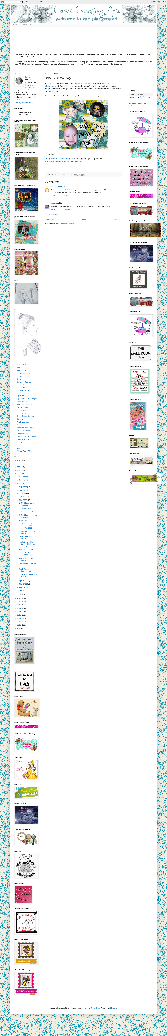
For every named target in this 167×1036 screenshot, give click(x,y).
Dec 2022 (23, 477)
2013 (19, 622)
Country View (22, 385)
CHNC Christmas (23, 373)
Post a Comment (54, 214)
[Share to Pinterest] (84, 175)
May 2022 (23, 500)
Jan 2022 (23, 591)
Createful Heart (22, 388)
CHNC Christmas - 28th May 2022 (28, 504)
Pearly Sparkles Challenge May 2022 (28, 570)
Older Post (117, 220)
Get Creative (21, 410)
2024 (19, 467)
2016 (19, 612)
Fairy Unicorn (22, 401)
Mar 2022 (23, 584)
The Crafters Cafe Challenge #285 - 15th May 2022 (26, 526)
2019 (19, 602)
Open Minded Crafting (25, 416)
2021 (19, 595)
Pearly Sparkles (23, 422)
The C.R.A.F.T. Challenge (26, 436)
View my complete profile (24, 103)
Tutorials (20, 445)
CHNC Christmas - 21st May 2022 (28, 516)
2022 (19, 474)
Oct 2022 (23, 483)
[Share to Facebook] (82, 175)
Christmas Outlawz (24, 382)
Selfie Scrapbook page (27, 549)
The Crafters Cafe (24, 439)
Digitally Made (22, 396)
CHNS (19, 379)
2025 (19, 464)
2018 (19, 605)
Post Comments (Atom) (65, 224)
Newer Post (50, 220)
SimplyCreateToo (23, 431)
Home (14, 25)
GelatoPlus (95, 1008)
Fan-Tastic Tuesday (24, 404)
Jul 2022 (22, 493)
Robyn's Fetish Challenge (26, 428)
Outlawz (20, 419)
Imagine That (22, 413)
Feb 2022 (23, 587)
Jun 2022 (23, 497)
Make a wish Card (26, 512)
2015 (19, 615)
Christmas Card (25, 508)
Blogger (113, 1008)
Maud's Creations (57, 186)
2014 (19, 618)
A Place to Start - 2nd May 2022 (27, 559)
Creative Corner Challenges (23, 392)
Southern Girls (22, 434)
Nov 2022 (23, 480)
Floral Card (23, 520)
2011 (19, 628)
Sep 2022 (23, 487)
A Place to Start (22, 365)
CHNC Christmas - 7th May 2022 (27, 538)
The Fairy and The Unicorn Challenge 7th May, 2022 (27, 544)
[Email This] (75, 175)
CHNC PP (20, 376)
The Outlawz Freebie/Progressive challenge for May (63, 161)
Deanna (53, 203)
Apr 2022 (23, 581)
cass (30, 77)
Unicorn (20, 448)
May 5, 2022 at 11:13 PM (60, 210)
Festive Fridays (22, 407)
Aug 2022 (23, 490)
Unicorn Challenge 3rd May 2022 (27, 554)
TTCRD (19, 442)
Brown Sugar (22, 370)
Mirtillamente (49, 86)
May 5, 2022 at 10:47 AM (60, 195)
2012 (19, 625)
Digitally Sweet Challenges (27, 399)
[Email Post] (70, 174)
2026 (19, 460)
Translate (148, 97)
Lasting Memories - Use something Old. (59, 159)
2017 (19, 608)
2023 (19, 470)
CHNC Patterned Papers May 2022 (28, 575)
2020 (19, 598)
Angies (19, 367)
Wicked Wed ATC (23, 451)
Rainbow (20, 425)
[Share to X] (79, 175)
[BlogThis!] (77, 175)
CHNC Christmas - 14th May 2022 (28, 532)
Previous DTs (26, 25)
